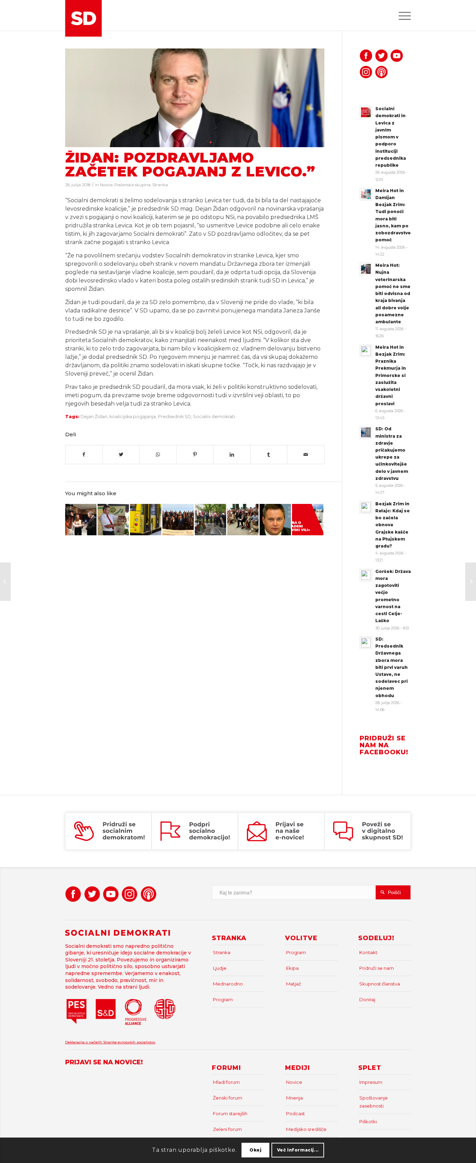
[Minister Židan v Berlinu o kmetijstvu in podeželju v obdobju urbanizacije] (178, 519)
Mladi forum (226, 1082)
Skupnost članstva (379, 984)
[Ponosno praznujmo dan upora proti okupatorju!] (210, 519)
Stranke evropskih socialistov (129, 1042)
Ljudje (220, 968)
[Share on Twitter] (121, 454)
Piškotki (368, 1121)
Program (223, 999)
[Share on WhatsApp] (158, 454)
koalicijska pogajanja (132, 416)
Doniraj (367, 999)
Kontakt (368, 952)
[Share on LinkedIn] (232, 454)
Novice (106, 184)
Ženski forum (227, 1098)
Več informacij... (298, 1150)
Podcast (295, 1113)
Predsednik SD (174, 416)
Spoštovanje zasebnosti (373, 1102)
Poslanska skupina (132, 184)
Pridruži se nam (376, 968)
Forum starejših (230, 1113)
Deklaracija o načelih (84, 1042)
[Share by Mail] (305, 454)
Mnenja (294, 1098)
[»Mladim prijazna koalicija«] (470, 581)
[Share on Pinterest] (195, 454)
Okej (255, 1150)
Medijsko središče (306, 1129)
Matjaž (293, 984)
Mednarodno (228, 984)
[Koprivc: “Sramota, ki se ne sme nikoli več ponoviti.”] (5, 581)
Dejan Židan (93, 416)
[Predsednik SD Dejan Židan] (194, 97)
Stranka (160, 184)
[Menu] (402, 15)
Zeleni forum (227, 1129)
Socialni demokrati (214, 416)
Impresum (370, 1082)
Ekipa (292, 968)
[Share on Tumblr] (269, 454)
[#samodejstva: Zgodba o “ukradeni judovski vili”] (307, 519)
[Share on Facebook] (84, 454)
